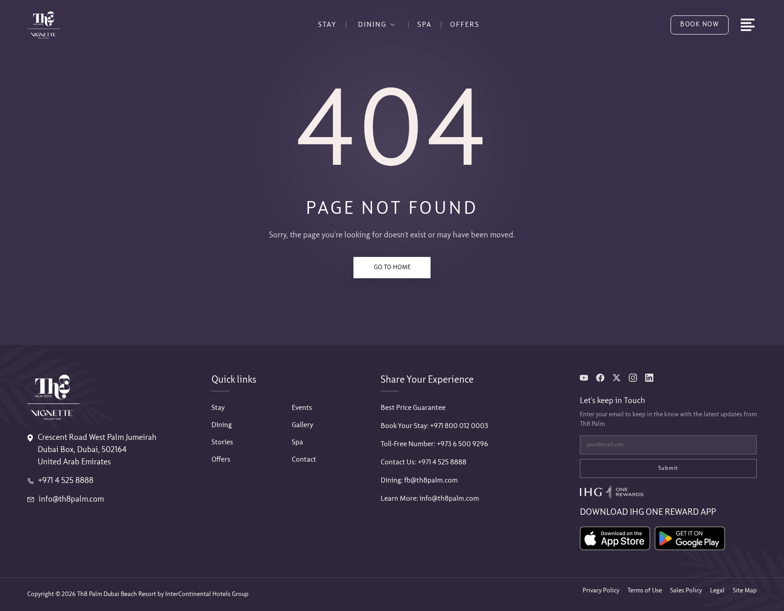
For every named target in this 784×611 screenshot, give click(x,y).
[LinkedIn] (649, 377)
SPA (424, 24)
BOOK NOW (699, 24)
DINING (372, 24)
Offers (220, 459)
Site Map (745, 590)
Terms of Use (644, 590)
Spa (297, 442)
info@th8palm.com (71, 499)
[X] (616, 377)
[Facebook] (600, 377)
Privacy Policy (601, 590)
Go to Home (392, 267)
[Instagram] (633, 377)
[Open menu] (748, 25)
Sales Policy (686, 590)
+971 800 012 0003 (459, 426)
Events (302, 407)
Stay (218, 407)
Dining (221, 425)
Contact (304, 459)
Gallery (302, 425)
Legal (717, 590)
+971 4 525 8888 (65, 481)
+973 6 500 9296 (462, 444)
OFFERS (465, 24)
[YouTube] (584, 377)
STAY (327, 24)
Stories (222, 442)
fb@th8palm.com (431, 480)
